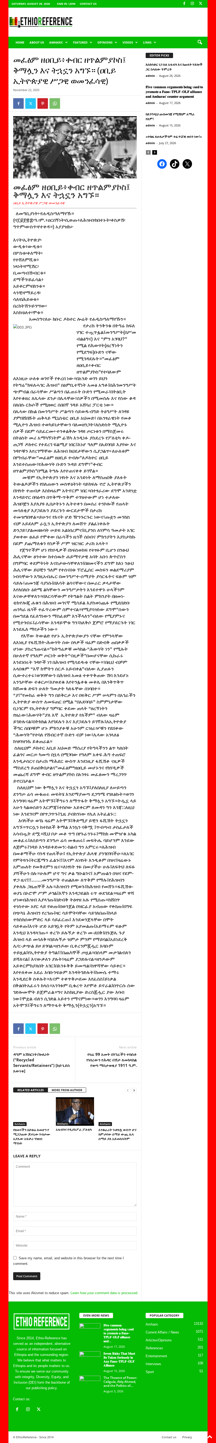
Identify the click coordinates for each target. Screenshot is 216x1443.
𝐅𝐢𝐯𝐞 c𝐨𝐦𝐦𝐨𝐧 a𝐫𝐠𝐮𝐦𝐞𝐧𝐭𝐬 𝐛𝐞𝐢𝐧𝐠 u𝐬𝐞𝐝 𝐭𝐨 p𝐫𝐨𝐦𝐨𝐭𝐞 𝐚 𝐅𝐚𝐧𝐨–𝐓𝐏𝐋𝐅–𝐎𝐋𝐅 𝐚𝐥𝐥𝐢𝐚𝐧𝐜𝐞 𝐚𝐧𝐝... (119, 1333)
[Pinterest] (42, 103)
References (154, 1348)
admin (150, 76)
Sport (150, 1372)
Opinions (104, 42)
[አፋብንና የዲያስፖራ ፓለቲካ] (75, 1111)
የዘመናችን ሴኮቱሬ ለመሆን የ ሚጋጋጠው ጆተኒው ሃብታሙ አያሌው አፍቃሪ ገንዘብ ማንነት (31, 1136)
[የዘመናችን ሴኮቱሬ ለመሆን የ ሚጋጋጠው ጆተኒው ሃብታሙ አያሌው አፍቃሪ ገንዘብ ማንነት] (32, 1111)
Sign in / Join (66, 4)
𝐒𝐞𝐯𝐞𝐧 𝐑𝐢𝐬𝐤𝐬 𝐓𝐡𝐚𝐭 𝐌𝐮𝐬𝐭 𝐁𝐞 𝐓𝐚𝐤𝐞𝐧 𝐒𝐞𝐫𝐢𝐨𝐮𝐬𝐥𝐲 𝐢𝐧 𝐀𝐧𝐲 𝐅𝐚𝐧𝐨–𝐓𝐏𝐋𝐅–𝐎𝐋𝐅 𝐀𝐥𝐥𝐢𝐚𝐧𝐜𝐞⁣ (119, 1359)
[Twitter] (30, 103)
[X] (200, 4)
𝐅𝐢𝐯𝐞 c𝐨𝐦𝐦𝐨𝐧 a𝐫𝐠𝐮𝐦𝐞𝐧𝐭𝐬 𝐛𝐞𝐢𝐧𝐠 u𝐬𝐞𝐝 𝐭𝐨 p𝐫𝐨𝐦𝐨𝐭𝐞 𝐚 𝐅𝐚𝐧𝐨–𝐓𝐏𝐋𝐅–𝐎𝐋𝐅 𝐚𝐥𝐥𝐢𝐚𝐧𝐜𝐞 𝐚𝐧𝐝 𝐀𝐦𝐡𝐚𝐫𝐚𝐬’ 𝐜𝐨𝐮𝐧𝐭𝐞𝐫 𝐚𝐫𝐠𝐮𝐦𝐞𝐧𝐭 (174, 91)
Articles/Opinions (159, 1340)
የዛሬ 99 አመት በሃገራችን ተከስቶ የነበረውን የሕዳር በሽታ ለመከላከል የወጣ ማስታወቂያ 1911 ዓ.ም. (111, 1060)
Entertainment (156, 1356)
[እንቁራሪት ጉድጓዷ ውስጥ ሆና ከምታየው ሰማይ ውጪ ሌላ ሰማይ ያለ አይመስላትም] (118, 1111)
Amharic (56, 42)
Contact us (88, 4)
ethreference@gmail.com (51, 1399)
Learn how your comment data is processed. (104, 1293)
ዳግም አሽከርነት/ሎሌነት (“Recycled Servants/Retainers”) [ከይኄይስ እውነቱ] (41, 1062)
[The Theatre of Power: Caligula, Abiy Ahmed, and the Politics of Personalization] (89, 1384)
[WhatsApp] (55, 103)
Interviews (153, 1364)
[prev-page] (127, 1090)
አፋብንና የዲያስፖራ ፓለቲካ (74, 1129)
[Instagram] (192, 4)
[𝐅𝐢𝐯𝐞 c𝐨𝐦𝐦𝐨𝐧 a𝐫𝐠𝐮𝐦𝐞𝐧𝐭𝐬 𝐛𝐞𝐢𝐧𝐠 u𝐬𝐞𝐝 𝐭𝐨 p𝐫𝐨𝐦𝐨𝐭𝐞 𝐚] (89, 1331)
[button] (199, 42)
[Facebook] (184, 4)
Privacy (187, 1437)
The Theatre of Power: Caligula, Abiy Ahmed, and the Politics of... (120, 1381)
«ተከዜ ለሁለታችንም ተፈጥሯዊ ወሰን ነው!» (174, 136)
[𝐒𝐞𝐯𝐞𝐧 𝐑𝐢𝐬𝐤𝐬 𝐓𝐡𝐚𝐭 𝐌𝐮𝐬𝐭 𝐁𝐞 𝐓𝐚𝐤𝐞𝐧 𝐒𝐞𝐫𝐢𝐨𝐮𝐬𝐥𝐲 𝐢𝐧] (89, 1359)
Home (20, 42)
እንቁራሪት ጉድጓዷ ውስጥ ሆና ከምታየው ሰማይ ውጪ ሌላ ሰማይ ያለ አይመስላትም (117, 1134)
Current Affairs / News (162, 1332)
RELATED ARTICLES (30, 1090)
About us (37, 42)
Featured (80, 42)
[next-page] (134, 1090)
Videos (127, 42)
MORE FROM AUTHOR (67, 1090)
